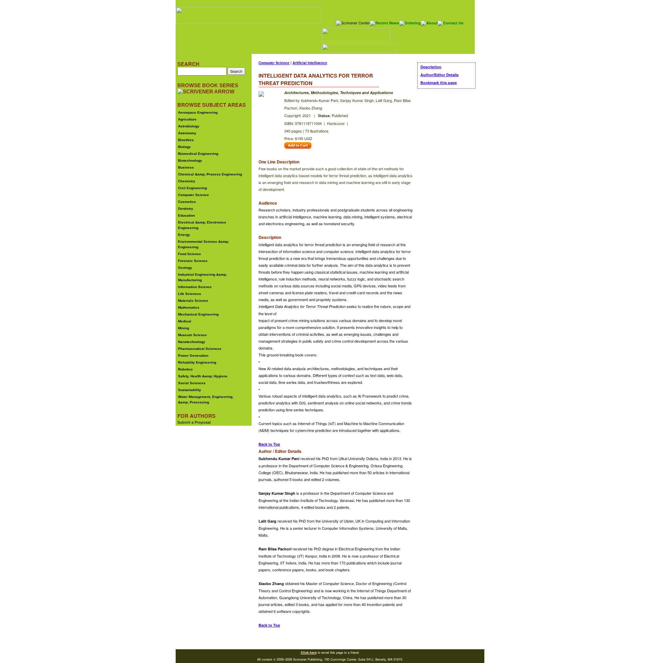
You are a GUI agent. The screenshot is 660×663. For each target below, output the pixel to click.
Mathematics (188, 307)
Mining (183, 328)
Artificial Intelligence (310, 62)
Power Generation (193, 355)
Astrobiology (188, 126)
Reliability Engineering (197, 362)
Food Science (189, 254)
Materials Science (193, 300)
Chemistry (186, 181)
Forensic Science (193, 261)
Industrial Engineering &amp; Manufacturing (202, 277)
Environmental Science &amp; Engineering (203, 244)
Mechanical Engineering (198, 314)
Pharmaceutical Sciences (199, 349)
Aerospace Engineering (198, 112)
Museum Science (192, 335)
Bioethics (186, 140)
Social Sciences (192, 383)
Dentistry (185, 208)
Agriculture (187, 119)
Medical (184, 321)
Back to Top (269, 444)
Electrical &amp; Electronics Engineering (202, 225)
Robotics (185, 369)
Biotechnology (190, 160)
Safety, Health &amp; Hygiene (203, 376)
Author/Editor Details (439, 74)
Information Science (195, 287)
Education (186, 215)
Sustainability (189, 390)
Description (430, 66)
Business (186, 167)
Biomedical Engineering (198, 154)
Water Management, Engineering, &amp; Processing (205, 399)
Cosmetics (187, 202)
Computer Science (193, 195)
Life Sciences (189, 294)
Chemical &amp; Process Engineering (210, 174)
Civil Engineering (192, 188)
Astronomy (187, 133)
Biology (184, 147)
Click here (309, 652)
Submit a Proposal (194, 422)
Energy (184, 235)
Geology (185, 268)
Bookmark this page (438, 82)
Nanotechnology (191, 342)
